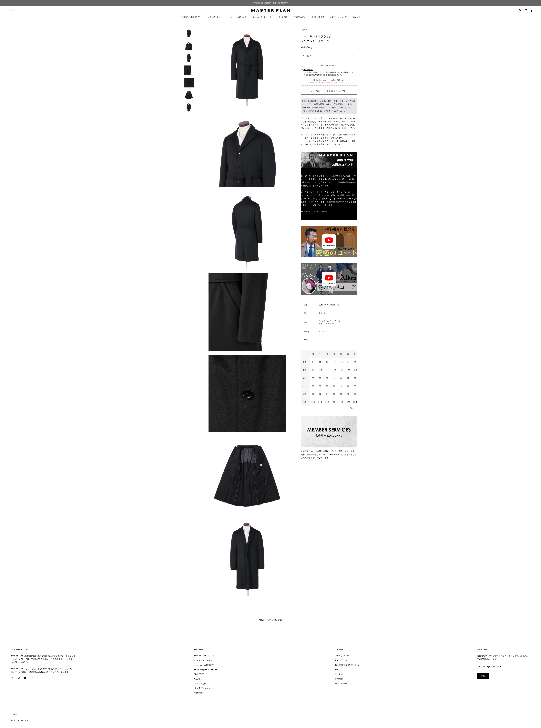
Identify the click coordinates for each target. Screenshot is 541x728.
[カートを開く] (532, 10)
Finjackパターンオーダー (262, 17)
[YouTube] (25, 678)
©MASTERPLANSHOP (19, 720)
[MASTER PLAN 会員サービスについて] (329, 431)
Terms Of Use (341, 660)
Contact (356, 17)
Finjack (304, 29)
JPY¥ (9, 10)
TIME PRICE (284, 17)
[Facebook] (12, 678)
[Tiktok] (32, 678)
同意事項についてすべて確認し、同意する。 (329, 80)
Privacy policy (342, 655)
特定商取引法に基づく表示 (347, 664)
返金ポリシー (341, 683)
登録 (483, 676)
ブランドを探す (317, 17)
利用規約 (339, 678)
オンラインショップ (338, 17)
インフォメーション (214, 17)
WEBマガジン (300, 17)
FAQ (337, 669)
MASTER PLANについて (190, 17)
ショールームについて (237, 17)
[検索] (526, 10)
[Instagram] (19, 678)
